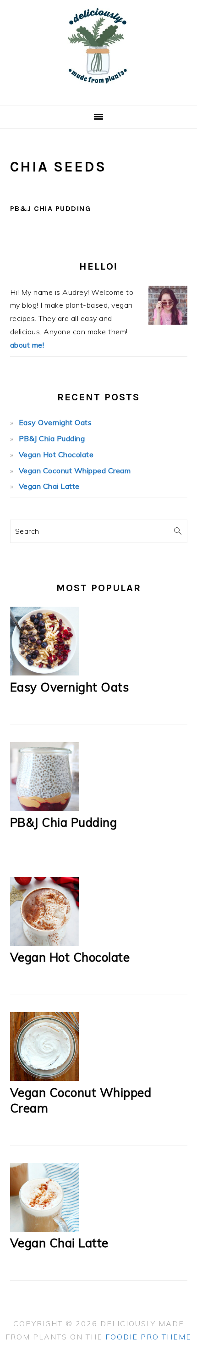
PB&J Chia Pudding (50, 208)
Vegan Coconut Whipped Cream (75, 470)
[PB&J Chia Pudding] (44, 808)
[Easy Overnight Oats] (44, 672)
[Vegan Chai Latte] (44, 1229)
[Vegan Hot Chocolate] (44, 943)
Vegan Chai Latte (49, 486)
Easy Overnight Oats (55, 422)
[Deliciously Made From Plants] (98, 93)
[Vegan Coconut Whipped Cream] (44, 1078)
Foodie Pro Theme (148, 1336)
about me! (27, 344)
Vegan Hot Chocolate (56, 454)
